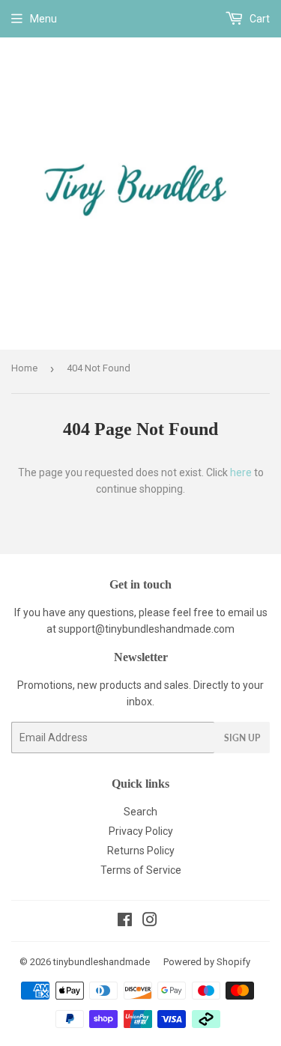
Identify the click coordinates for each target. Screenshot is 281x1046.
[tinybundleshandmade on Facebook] (125, 922)
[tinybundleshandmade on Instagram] (149, 922)
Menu (43, 19)
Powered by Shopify (206, 961)
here (241, 472)
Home (24, 368)
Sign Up (242, 738)
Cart (258, 19)
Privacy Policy (141, 831)
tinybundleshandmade (101, 961)
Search (140, 812)
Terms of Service (140, 870)
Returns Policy (141, 851)
